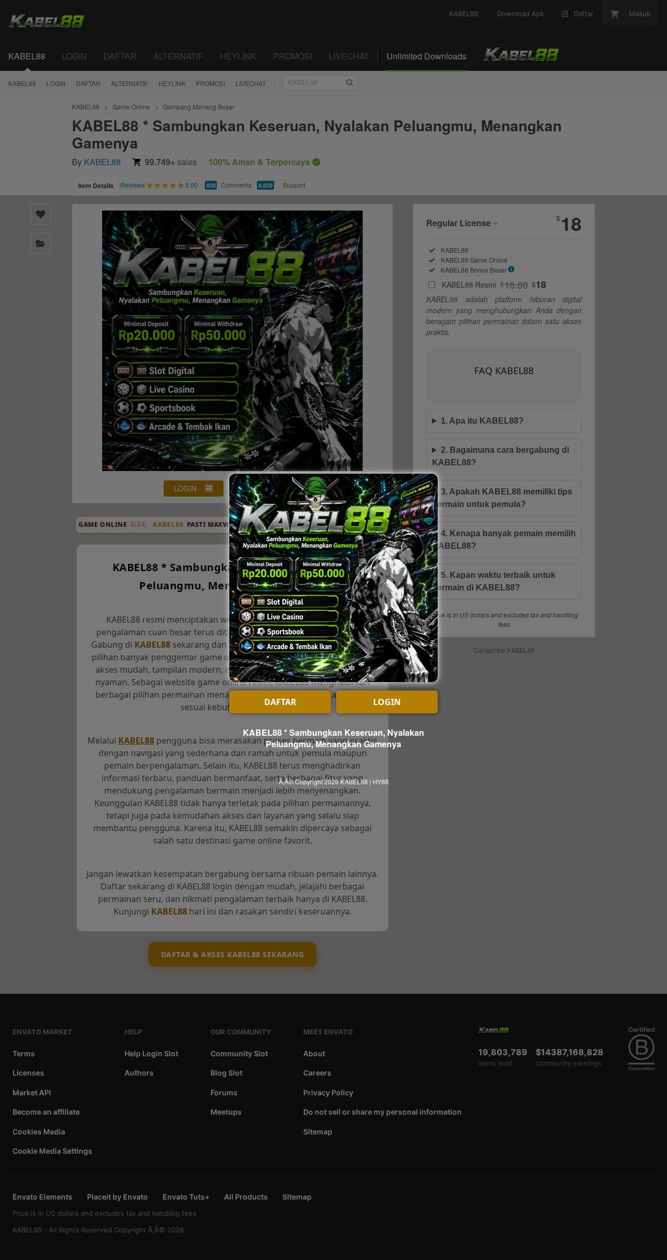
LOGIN (387, 702)
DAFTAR (280, 702)
